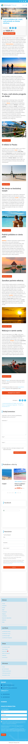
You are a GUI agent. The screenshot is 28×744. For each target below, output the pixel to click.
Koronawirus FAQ (6, 675)
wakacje (8, 380)
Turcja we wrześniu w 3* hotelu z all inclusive (12, 403)
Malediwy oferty (7, 276)
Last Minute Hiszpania (7, 637)
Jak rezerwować (5, 669)
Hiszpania (4, 605)
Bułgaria (4, 613)
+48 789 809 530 (6, 697)
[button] (23, 5)
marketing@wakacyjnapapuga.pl (10, 687)
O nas (3, 666)
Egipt (3, 609)
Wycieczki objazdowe (6, 618)
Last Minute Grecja (6, 631)
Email (3, 442)
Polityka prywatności (6, 671)
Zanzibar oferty (7, 326)
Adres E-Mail (6, 548)
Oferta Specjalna (6, 481)
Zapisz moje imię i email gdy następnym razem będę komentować (13, 448)
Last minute (4, 657)
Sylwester (4, 655)
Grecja (11, 481)
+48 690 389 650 (6, 694)
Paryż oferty (6, 184)
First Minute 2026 (6, 647)
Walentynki (4, 651)
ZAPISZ (14, 567)
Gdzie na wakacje (6, 653)
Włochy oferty (6, 140)
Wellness (4, 620)
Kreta (15, 481)
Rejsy (3, 622)
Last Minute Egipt (6, 635)
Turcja (3, 603)
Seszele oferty (6, 230)
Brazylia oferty (6, 376)
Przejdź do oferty (9, 33)
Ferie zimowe (5, 649)
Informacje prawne (6, 673)
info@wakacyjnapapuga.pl (8, 685)
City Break (4, 615)
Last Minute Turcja (6, 633)
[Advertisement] (13, 581)
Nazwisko (5, 542)
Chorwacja (4, 611)
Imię (3, 436)
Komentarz (4, 420)
